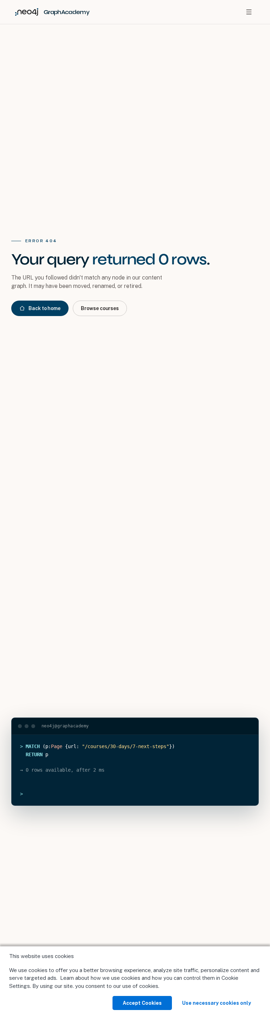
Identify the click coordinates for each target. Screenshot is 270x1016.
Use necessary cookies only (216, 1003)
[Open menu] (249, 12)
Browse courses (100, 308)
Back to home (44, 308)
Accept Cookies (142, 1003)
